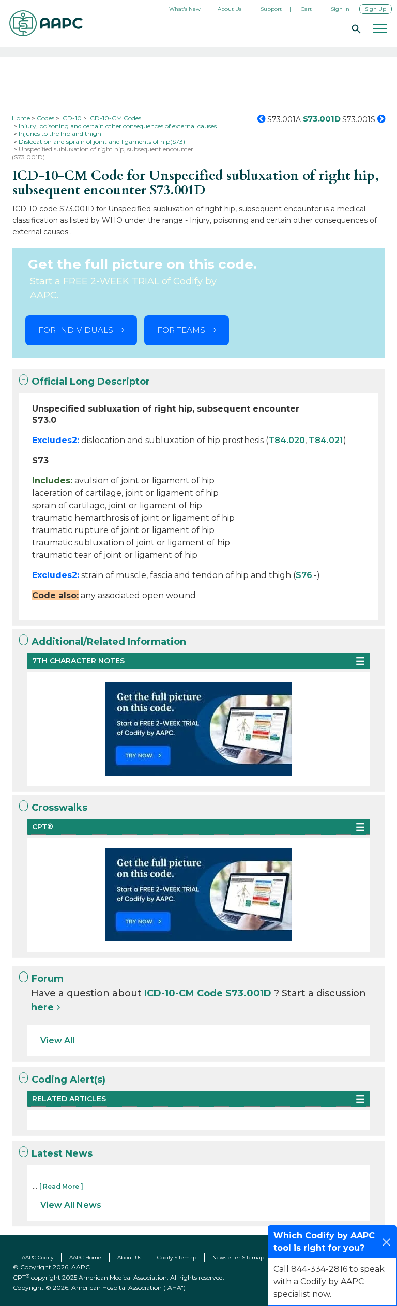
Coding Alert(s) (68, 1079)
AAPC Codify (37, 1257)
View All (57, 1040)
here (42, 1007)
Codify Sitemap (176, 1257)
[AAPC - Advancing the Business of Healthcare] (46, 23)
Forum (48, 978)
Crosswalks (59, 807)
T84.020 (286, 440)
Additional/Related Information (109, 641)
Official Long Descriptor (91, 381)
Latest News (62, 1153)
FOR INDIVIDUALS (75, 330)
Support (271, 9)
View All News (70, 1205)
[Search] (354, 28)
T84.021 (326, 440)
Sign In (340, 9)
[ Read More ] (61, 1186)
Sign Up (375, 9)
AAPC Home (85, 1257)
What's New (185, 9)
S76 (304, 575)
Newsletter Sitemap (238, 1257)
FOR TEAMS (181, 330)
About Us (229, 9)
